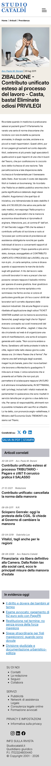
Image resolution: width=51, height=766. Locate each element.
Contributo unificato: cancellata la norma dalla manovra (25, 495)
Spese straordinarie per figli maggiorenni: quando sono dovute (25, 636)
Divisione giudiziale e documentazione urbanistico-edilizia (26, 649)
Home (4, 20)
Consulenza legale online (27, 706)
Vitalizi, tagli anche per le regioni (21, 541)
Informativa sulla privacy (26, 723)
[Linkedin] (30, 432)
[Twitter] (19, 432)
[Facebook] (24, 432)
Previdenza (24, 20)
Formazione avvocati (24, 710)
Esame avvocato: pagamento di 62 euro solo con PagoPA (27, 613)
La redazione (19, 675)
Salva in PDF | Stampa (18, 440)
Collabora (17, 682)
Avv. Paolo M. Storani (12, 71)
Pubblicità (17, 696)
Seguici (15, 679)
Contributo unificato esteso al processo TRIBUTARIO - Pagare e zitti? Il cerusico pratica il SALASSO (24, 471)
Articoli (13, 20)
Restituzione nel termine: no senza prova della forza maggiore (25, 624)
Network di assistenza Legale (25, 701)
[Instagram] (13, 733)
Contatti (16, 672)
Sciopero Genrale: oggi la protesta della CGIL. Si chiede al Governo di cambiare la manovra (24, 518)
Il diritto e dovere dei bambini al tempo (27, 605)
